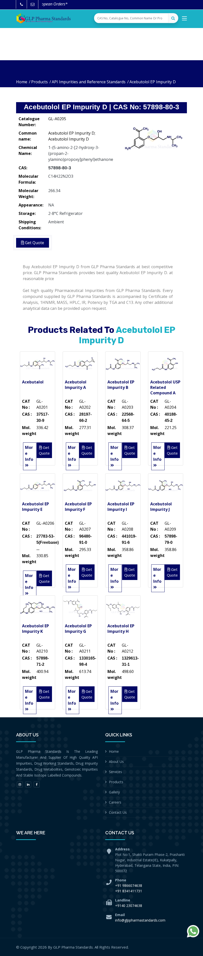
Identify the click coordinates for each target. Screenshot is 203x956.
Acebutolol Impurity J (161, 506)
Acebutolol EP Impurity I (120, 506)
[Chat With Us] (193, 931)
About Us (116, 761)
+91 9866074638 (128, 885)
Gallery (114, 792)
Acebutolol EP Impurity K (35, 628)
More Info (29, 453)
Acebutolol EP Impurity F (78, 506)
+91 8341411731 (128, 891)
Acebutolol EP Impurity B (120, 384)
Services (115, 771)
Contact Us (118, 812)
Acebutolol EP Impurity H (120, 628)
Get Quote (34, 242)
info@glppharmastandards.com (140, 920)
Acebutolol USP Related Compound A (165, 387)
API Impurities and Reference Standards (89, 82)
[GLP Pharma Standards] (43, 18)
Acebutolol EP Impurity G (78, 628)
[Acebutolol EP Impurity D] (153, 139)
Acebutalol (33, 382)
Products (39, 82)
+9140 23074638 (128, 905)
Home (21, 82)
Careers (115, 802)
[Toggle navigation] (184, 19)
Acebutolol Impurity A (75, 384)
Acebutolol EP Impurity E (35, 506)
